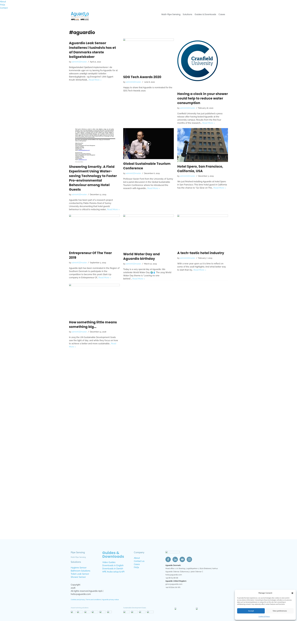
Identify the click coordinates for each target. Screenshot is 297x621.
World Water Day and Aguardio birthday (141, 256)
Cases (221, 14)
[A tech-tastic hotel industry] (202, 231)
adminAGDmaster (79, 62)
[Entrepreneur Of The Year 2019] (94, 231)
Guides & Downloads (205, 14)
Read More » (95, 80)
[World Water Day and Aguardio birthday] (148, 232)
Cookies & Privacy (264, 616)
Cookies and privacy (78, 599)
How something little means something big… (93, 324)
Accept (251, 611)
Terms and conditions (93, 599)
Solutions (187, 14)
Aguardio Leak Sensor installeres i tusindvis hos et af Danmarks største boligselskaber (92, 50)
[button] (292, 593)
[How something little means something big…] (94, 301)
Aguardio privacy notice (110, 599)
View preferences (280, 611)
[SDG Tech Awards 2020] (148, 55)
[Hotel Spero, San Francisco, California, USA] (202, 145)
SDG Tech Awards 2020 (142, 77)
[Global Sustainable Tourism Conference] (148, 143)
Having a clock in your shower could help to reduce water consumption (202, 98)
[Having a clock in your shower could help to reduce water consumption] (202, 63)
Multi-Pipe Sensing (170, 14)
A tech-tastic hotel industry (200, 253)
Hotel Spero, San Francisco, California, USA (200, 168)
